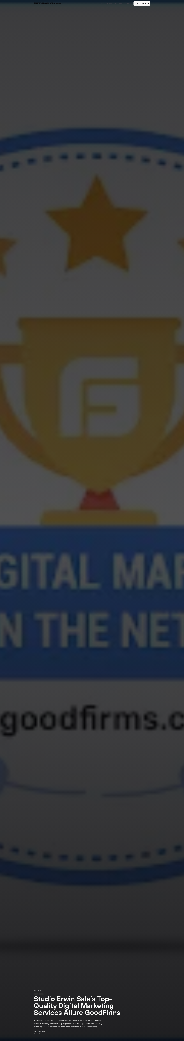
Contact (127, 3)
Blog (115, 3)
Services (109, 3)
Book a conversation (142, 3)
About (121, 3)
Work (102, 3)
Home (35, 990)
